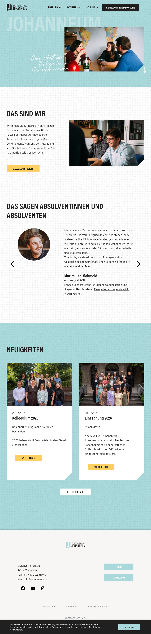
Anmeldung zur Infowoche (120, 7)
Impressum (49, 606)
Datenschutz (70, 606)
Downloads (119, 577)
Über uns (53, 7)
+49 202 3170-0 (37, 574)
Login (119, 567)
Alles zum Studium (23, 168)
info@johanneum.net (36, 579)
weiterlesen (28, 458)
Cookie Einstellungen (97, 606)
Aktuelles (72, 7)
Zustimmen (129, 627)
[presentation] (12, 264)
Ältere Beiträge (75, 492)
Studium (90, 7)
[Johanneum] (17, 7)
